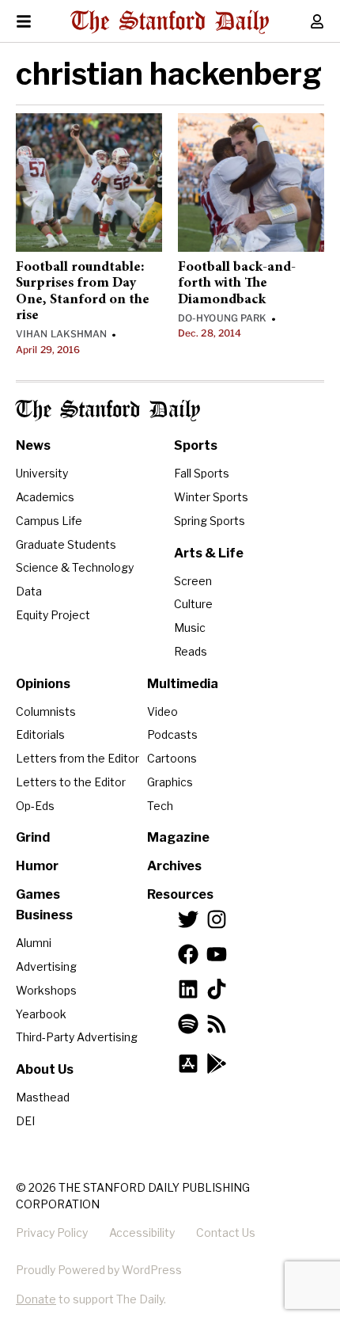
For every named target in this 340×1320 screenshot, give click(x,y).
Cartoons (172, 758)
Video (162, 711)
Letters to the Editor (71, 782)
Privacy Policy (52, 1232)
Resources (180, 894)
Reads (190, 651)
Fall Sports (201, 473)
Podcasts (172, 734)
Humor (37, 865)
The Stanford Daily (108, 410)
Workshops (46, 990)
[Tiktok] (216, 989)
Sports (195, 445)
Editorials (40, 734)
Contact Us (225, 1232)
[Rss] (216, 1024)
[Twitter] (188, 919)
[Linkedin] (188, 989)
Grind (33, 837)
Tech (160, 805)
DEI (25, 1121)
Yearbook (41, 1014)
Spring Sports (209, 520)
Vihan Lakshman (61, 334)
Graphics (170, 782)
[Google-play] (216, 1063)
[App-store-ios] (188, 1063)
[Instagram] (216, 919)
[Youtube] (216, 954)
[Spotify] (188, 1024)
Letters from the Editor (77, 758)
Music (190, 627)
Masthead (43, 1097)
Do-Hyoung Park (222, 318)
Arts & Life (209, 553)
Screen (193, 581)
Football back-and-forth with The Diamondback (237, 284)
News (33, 445)
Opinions (43, 683)
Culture (193, 604)
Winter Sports (211, 497)
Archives (174, 865)
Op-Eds (35, 805)
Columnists (46, 711)
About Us (45, 1069)
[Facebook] (188, 954)
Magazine (178, 837)
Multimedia (182, 683)
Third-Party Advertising (77, 1037)
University (42, 473)
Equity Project (53, 615)
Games (38, 894)
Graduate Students (66, 544)
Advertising (46, 966)
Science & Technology (75, 567)
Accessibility (142, 1232)
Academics (45, 497)
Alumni (33, 942)
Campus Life (49, 520)
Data (29, 591)
